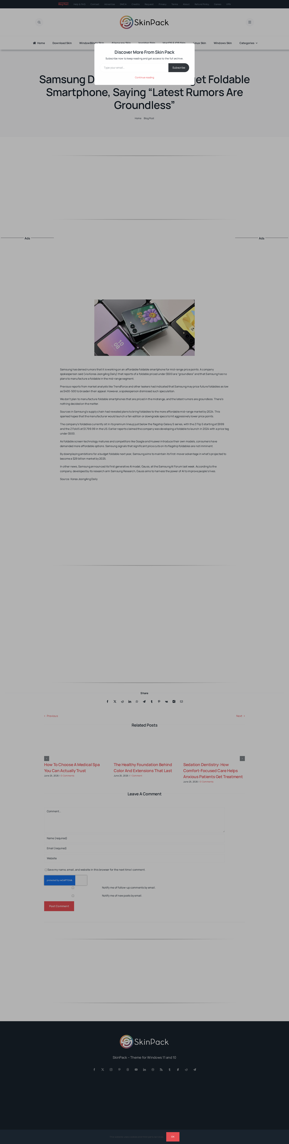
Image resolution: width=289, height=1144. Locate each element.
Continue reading (144, 77)
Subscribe (178, 67)
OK (172, 1136)
